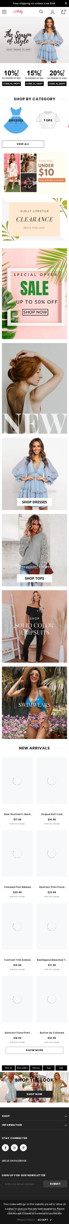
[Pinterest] (23, 1147)
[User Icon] (53, 12)
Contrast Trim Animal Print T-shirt (17, 960)
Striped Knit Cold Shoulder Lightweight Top (52, 814)
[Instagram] (14, 1147)
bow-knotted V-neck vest (17, 814)
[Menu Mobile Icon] (4, 11)
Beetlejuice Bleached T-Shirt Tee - (52, 960)
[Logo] (18, 11)
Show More (34, 1050)
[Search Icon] (41, 12)
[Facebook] (5, 1147)
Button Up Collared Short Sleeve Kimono (51, 1033)
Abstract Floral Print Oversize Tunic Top (17, 1033)
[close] (66, 3)
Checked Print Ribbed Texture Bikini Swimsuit (17, 887)
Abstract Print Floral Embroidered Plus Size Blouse (51, 887)
